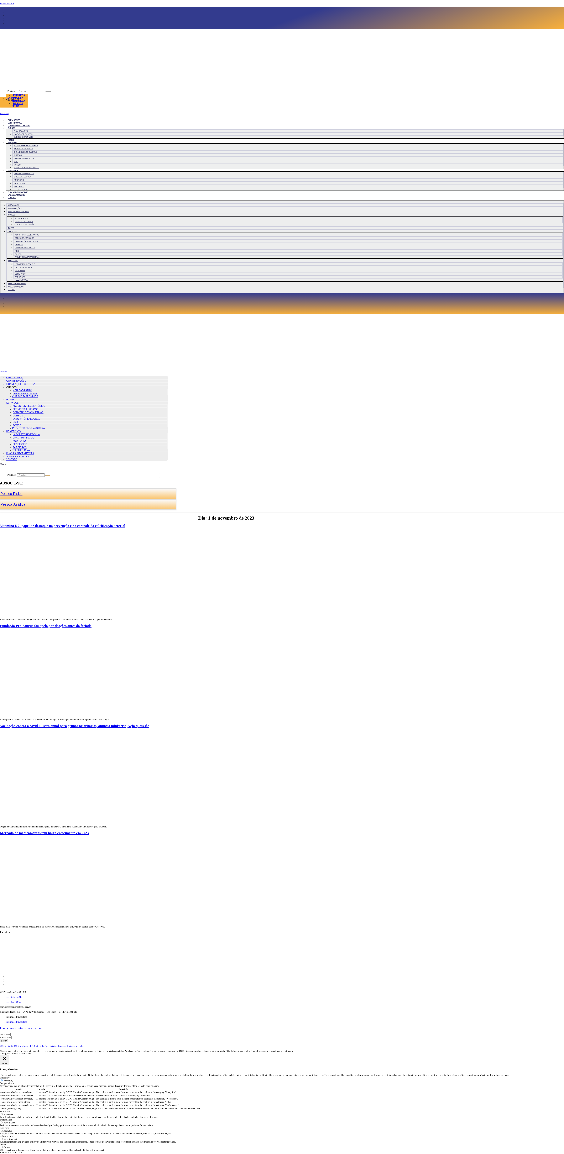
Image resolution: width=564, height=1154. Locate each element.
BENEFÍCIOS (13, 171)
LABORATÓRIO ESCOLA (24, 158)
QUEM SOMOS (14, 120)
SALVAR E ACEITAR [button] (11, 1152)
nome (3, 1034)
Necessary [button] (5, 1077)
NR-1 (16, 162)
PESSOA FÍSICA (17, 104)
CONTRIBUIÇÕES (15, 123)
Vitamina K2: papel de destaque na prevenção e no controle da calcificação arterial (62, 526)
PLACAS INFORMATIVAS (18, 192)
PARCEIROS (19, 187)
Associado (3, 371)
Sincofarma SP (7, 3)
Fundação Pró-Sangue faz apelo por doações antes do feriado (46, 626)
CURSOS (18, 155)
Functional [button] (5, 1111)
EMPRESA (19, 95)
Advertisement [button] (7, 1136)
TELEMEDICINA (20, 189)
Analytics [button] (4, 1128)
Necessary (8, 1080)
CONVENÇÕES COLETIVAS (19, 125)
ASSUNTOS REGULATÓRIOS (26, 146)
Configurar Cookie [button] (8, 1053)
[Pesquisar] (48, 91)
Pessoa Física (11, 494)
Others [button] (3, 1144)
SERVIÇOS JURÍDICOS (23, 149)
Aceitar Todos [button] (24, 1053)
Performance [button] (6, 1119)
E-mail (3, 1037)
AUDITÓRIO (19, 180)
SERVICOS (12, 143)
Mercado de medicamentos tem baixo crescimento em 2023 (44, 833)
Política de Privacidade (16, 1017)
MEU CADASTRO (21, 131)
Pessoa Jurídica (12, 504)
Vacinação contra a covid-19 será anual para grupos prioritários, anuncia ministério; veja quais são (74, 726)
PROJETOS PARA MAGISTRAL (26, 168)
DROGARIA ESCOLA (22, 177)
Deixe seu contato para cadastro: (23, 1028)
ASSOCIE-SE (14, 98)
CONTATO (12, 198)
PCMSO (11, 140)
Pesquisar (11, 91)
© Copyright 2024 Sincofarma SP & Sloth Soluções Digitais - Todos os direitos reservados (42, 1046)
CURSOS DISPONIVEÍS (23, 137)
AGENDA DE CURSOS (23, 134)
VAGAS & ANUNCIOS (16, 195)
